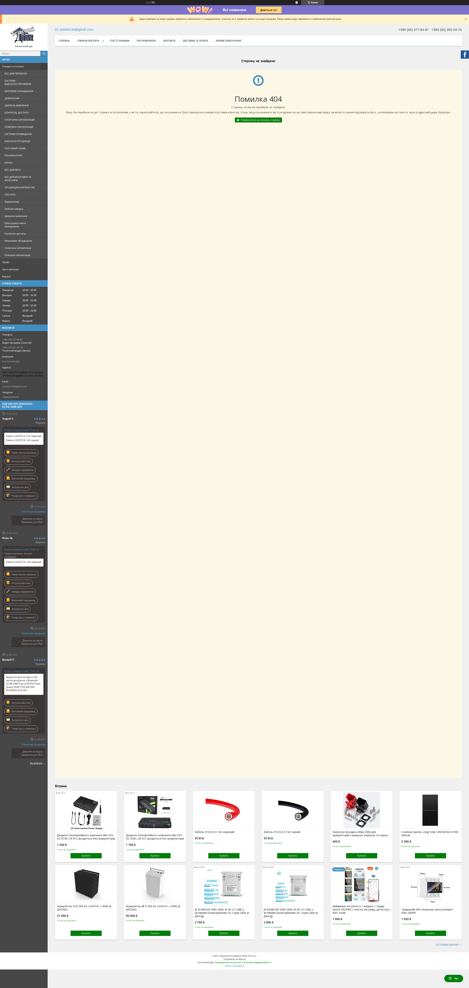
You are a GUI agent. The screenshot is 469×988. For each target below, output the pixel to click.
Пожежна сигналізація (17, 255)
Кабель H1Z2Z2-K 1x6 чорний (22, 440)
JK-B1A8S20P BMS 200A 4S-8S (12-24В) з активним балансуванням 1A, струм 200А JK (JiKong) (222, 913)
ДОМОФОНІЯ (12, 98)
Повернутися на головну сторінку (260, 120)
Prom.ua (252, 956)
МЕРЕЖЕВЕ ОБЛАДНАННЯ (19, 91)
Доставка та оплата (195, 40)
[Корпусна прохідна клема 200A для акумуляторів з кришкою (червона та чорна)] (361, 810)
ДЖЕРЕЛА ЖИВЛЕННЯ (17, 105)
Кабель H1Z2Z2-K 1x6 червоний (23, 436)
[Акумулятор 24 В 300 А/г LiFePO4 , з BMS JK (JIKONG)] (86, 884)
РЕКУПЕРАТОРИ (13, 155)
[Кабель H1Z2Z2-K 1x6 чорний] (293, 810)
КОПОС (9, 162)
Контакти (169, 40)
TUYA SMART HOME (15, 148)
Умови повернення (228, 40)
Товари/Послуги (88, 40)
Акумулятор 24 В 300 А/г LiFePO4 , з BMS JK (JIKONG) (84, 908)
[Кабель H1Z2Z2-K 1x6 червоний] (224, 810)
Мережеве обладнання (18, 240)
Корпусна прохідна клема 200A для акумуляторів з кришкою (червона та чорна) (360, 833)
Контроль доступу (15, 233)
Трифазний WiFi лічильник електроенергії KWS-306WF (427, 911)
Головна (64, 40)
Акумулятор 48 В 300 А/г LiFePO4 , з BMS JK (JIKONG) (153, 908)
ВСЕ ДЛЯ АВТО (13, 169)
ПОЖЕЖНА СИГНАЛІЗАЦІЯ (19, 127)
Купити (86, 855)
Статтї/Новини (119, 40)
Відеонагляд (12, 201)
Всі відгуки (36, 763)
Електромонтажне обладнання (15, 224)
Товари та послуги (13, 66)
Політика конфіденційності (257, 962)
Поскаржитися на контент (228, 962)
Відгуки (6, 276)
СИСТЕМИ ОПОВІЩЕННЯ (18, 134)
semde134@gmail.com (14, 386)
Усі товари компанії (447, 944)
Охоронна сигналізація (18, 248)
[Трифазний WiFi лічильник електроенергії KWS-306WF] (430, 887)
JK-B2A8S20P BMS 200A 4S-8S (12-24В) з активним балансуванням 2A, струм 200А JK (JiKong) (291, 913)
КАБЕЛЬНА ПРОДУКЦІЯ (17, 141)
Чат (456, 978)
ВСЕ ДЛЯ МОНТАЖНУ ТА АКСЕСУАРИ (18, 178)
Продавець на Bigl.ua (235, 959)
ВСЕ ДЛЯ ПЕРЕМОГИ (16, 73)
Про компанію (10, 269)
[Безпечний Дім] (24, 35)
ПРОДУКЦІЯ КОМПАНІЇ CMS (20, 187)
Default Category (14, 208)
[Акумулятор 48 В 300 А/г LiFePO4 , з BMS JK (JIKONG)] (155, 884)
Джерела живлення (16, 216)
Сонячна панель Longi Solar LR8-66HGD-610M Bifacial (429, 833)
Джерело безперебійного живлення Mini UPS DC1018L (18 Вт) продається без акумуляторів (86, 837)
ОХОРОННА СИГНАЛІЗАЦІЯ (19, 119)
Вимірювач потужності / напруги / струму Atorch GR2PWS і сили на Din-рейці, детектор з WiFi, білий (361, 909)
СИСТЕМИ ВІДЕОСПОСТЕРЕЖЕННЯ (18, 82)
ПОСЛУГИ (10, 194)
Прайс (5, 262)
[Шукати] (44, 53)
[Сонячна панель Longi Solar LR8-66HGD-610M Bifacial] (430, 810)
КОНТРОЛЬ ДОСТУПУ (17, 112)
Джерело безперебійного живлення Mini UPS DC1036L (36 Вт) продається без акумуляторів (155, 837)
